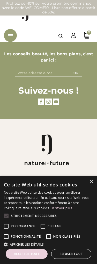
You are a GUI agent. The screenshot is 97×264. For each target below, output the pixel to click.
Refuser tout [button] (71, 254)
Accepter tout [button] (26, 254)
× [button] (91, 182)
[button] (48, 244)
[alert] (48, 220)
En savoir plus (61, 208)
